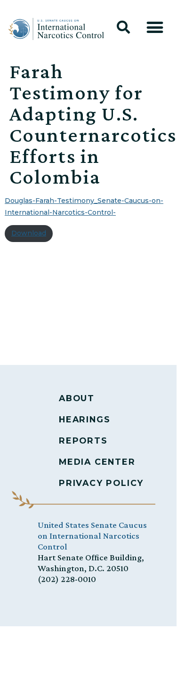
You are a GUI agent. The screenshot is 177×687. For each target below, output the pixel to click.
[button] (123, 27)
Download (28, 233)
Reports (83, 440)
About (77, 398)
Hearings (84, 419)
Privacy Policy (101, 483)
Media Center (97, 462)
